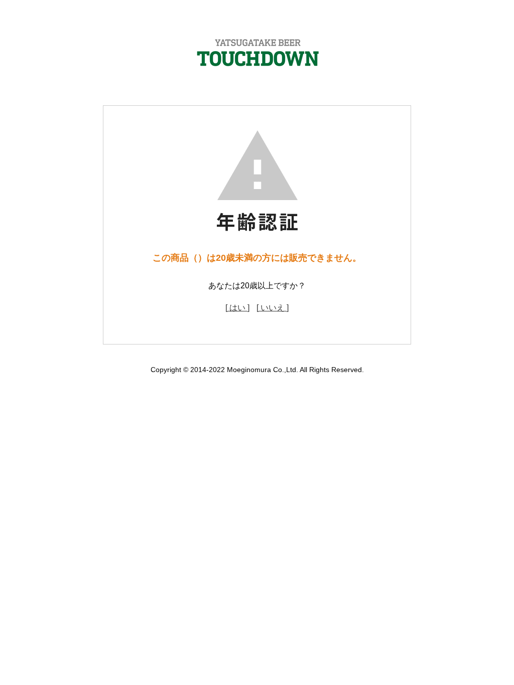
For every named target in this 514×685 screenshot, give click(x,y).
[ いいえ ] (272, 307)
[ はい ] (237, 307)
